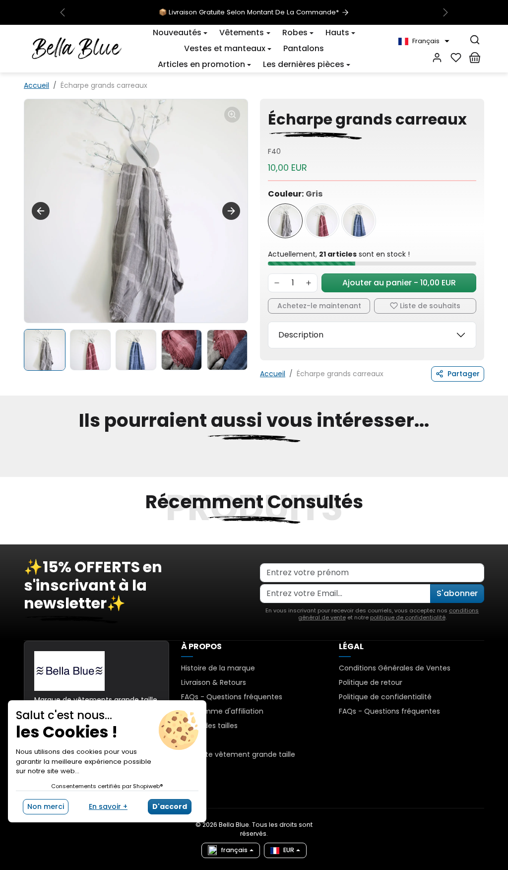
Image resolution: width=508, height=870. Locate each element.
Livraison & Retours (213, 682)
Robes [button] (295, 32)
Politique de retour (370, 682)
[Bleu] (358, 220)
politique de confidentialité (407, 617)
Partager (463, 374)
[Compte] (437, 57)
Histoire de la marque (218, 668)
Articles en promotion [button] (201, 64)
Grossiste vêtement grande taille (238, 754)
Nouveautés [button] (177, 32)
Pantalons (303, 48)
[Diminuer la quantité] (277, 282)
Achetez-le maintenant (319, 306)
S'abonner (457, 593)
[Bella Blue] (77, 48)
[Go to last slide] (41, 211)
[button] (423, 41)
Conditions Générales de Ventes (394, 668)
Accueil (36, 85)
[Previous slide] (25, 471)
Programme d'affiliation (222, 711)
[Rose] (322, 220)
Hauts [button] (337, 32)
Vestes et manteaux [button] (224, 48)
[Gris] (285, 220)
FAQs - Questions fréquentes (231, 697)
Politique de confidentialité (385, 697)
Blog (188, 740)
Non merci (45, 806)
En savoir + (108, 806)
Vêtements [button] (241, 32)
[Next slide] (231, 211)
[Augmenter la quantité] (309, 282)
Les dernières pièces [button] (303, 64)
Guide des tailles (209, 726)
